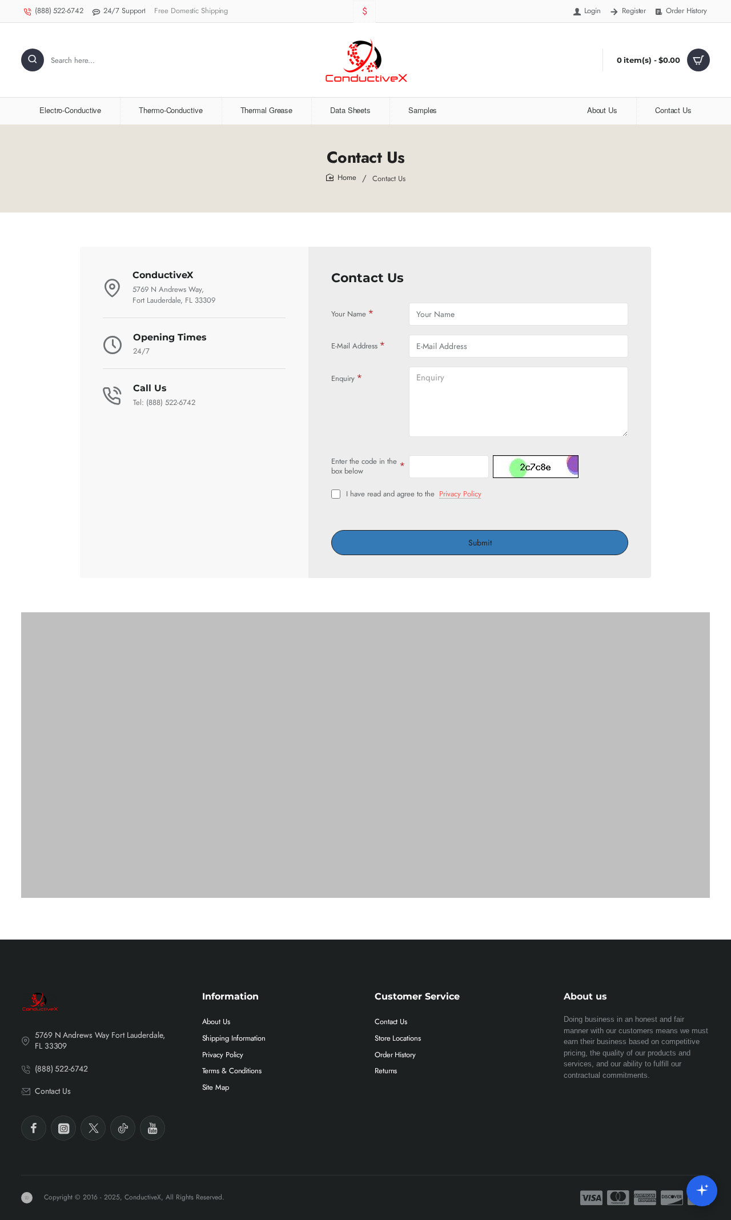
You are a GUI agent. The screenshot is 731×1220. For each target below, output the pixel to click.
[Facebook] (33, 1128)
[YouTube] (152, 1128)
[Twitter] (93, 1128)
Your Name (348, 313)
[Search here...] (32, 60)
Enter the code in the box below (364, 466)
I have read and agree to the (412, 494)
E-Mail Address (354, 345)
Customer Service (417, 996)
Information (230, 996)
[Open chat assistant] (701, 1190)
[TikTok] (122, 1128)
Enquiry (343, 378)
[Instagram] (63, 1128)
